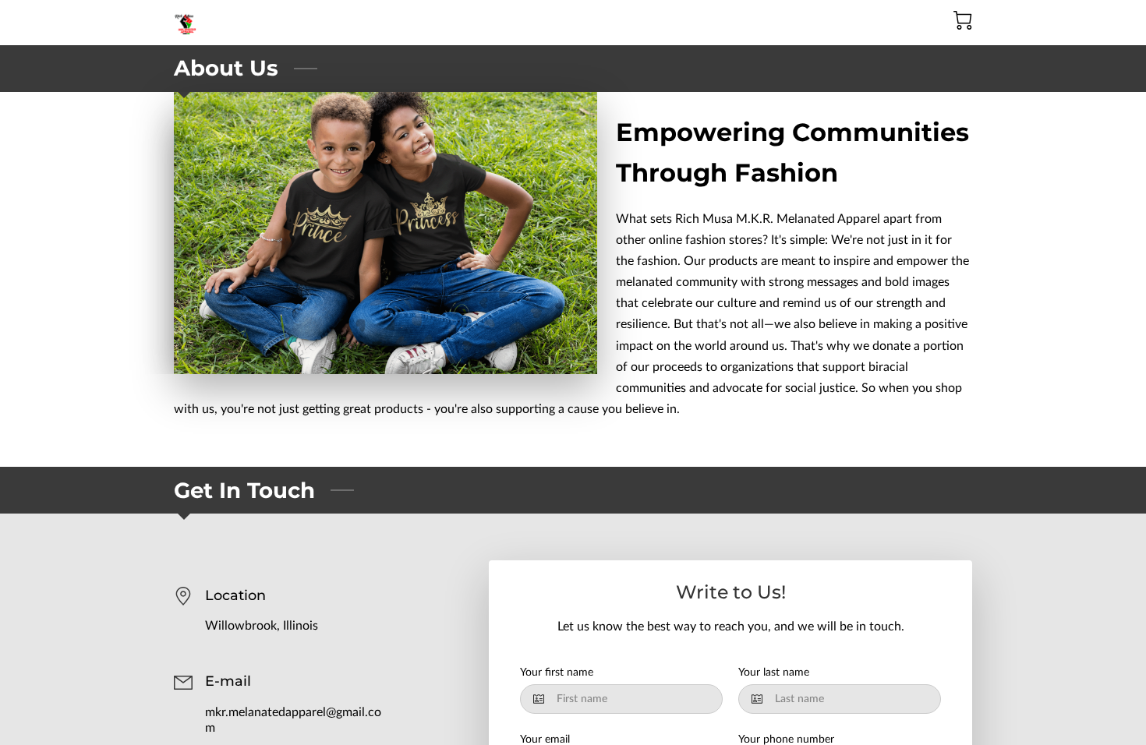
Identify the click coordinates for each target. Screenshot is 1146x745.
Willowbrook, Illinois (261, 626)
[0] (962, 20)
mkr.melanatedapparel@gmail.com (293, 720)
